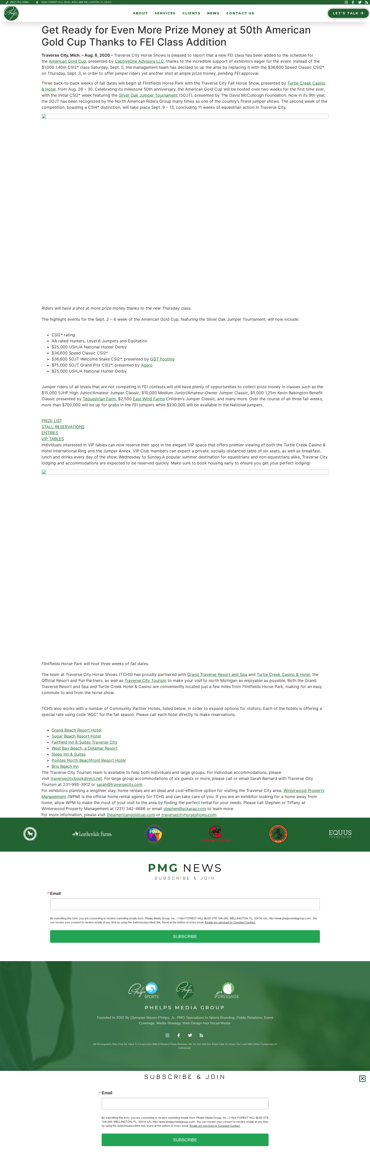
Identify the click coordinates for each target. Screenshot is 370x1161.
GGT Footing (162, 358)
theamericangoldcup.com (131, 814)
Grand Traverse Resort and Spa (217, 674)
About (140, 13)
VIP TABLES (53, 438)
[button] (362, 1078)
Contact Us (240, 13)
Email (55, 893)
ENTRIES (50, 432)
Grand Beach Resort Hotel (76, 730)
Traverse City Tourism (145, 680)
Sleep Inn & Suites (69, 754)
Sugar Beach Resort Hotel (76, 736)
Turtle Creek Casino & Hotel (283, 674)
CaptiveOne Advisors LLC (139, 61)
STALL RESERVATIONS (63, 426)
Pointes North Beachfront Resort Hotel (89, 760)
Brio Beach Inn (65, 766)
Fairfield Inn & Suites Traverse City (84, 742)
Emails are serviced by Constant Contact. (230, 922)
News (213, 13)
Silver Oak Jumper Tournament (148, 95)
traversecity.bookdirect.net (76, 778)
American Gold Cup (67, 61)
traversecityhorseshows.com (189, 814)
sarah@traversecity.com (119, 784)
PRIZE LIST (52, 420)
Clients (191, 13)
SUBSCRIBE (185, 936)
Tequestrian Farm (99, 398)
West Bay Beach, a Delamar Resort (85, 748)
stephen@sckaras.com (184, 808)
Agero (147, 365)
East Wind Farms (149, 398)
